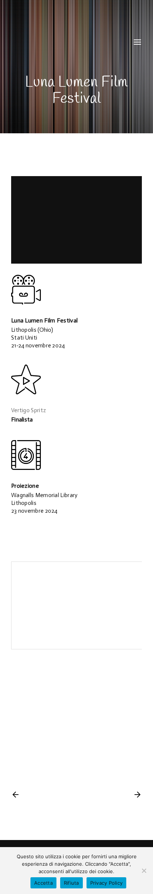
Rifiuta (71, 883)
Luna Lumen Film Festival (44, 320)
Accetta (43, 883)
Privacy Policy (106, 883)
